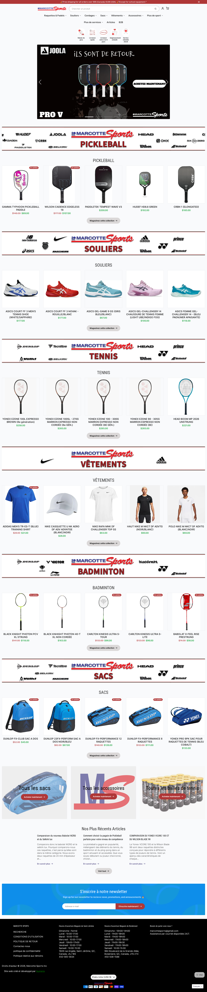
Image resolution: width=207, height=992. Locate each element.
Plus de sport (154, 15)
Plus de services (92, 22)
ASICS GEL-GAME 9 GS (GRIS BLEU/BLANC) (103, 313)
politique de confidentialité (26, 951)
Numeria (40, 971)
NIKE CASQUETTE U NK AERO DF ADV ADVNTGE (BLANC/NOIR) (62, 529)
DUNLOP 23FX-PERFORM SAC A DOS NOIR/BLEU (62, 740)
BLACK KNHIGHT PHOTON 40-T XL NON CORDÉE (62, 636)
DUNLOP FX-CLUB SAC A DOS (20, 738)
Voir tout (102, 871)
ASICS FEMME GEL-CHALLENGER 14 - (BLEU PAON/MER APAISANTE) (186, 314)
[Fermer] (198, 2)
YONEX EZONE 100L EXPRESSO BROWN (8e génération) (20, 420)
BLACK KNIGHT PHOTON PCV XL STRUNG (20, 636)
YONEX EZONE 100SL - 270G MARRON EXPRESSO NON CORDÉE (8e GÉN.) (62, 422)
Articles (111, 22)
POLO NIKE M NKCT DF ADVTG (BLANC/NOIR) (186, 528)
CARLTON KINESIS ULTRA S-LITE (145, 636)
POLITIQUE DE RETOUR (25, 941)
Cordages (90, 15)
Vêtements (117, 15)
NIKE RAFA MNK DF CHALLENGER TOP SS (103, 528)
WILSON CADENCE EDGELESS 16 (62, 208)
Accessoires (134, 15)
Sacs (102, 15)
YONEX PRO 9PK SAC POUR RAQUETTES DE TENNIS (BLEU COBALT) (186, 741)
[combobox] (110, 9)
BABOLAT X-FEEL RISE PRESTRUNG (186, 636)
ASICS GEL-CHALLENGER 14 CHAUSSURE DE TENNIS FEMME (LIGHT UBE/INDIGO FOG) (145, 314)
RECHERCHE (19, 932)
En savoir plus (43, 864)
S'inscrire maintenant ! (129, 906)
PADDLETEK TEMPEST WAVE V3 (103, 206)
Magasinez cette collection (102, 220)
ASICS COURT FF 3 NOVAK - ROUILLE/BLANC (62, 313)
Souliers (74, 15)
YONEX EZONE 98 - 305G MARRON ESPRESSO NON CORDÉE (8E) (145, 422)
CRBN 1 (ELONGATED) (186, 206)
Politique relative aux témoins (28, 956)
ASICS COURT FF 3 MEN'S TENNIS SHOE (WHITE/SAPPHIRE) (21, 314)
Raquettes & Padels (54, 15)
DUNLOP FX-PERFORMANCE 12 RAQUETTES (103, 740)
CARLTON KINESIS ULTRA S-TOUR (103, 636)
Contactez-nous (21, 946)
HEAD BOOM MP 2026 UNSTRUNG (186, 420)
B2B (121, 22)
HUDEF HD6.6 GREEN (145, 206)
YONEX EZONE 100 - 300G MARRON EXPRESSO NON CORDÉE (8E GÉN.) (103, 422)
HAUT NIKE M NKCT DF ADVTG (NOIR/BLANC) (145, 528)
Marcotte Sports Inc (36, 966)
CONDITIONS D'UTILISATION (28, 936)
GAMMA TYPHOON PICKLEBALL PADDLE (20, 208)
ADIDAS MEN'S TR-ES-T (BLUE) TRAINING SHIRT (21, 528)
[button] (40, 82)
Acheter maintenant (33, 797)
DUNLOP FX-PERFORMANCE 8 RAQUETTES (144, 740)
